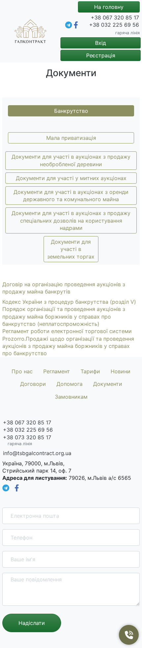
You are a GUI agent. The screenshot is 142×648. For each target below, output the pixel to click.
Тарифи (90, 371)
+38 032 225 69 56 (114, 24)
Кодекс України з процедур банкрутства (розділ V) (69, 301)
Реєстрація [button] (100, 55)
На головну (109, 7)
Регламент (56, 371)
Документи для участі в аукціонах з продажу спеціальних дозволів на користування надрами (71, 220)
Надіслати (31, 623)
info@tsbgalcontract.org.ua (37, 453)
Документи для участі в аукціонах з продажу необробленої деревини (71, 160)
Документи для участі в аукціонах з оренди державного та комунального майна (71, 195)
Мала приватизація (71, 138)
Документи (107, 384)
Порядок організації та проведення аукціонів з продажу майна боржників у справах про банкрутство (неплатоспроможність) (63, 316)
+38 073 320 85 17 (27, 437)
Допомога (69, 384)
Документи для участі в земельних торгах (70, 249)
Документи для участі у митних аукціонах (71, 178)
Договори (33, 384)
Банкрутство (71, 111)
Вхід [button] (100, 43)
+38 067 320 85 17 (115, 17)
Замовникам (71, 396)
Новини (120, 371)
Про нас (22, 371)
